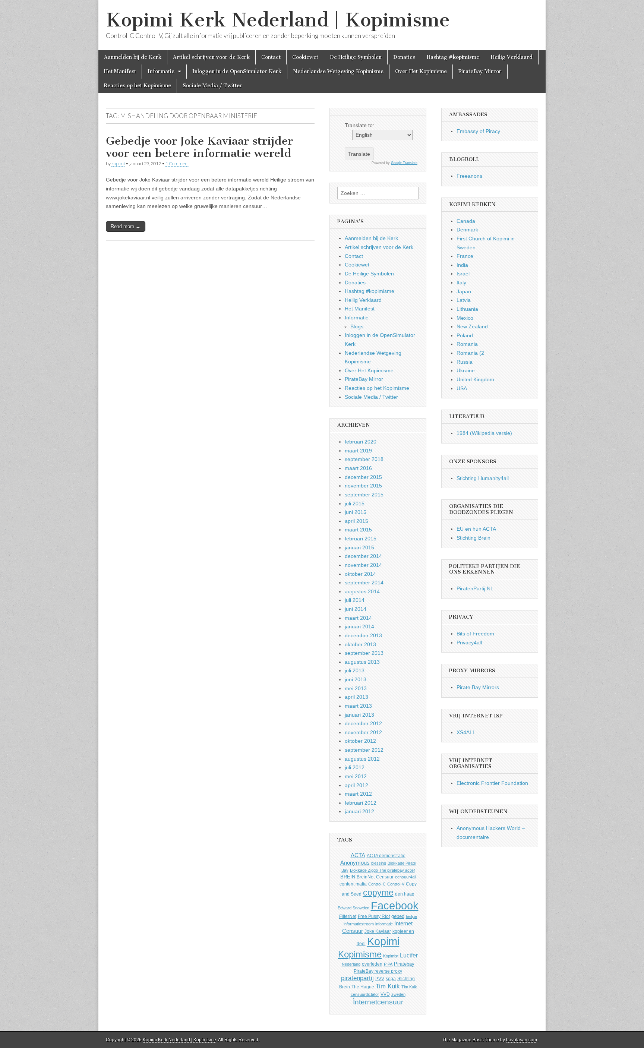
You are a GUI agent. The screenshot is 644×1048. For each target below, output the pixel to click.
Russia (465, 362)
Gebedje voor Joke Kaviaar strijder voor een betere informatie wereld (199, 147)
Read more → (126, 226)
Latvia (464, 300)
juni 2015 (355, 512)
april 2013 (356, 697)
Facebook (395, 905)
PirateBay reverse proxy (378, 971)
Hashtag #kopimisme (453, 57)
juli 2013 (354, 670)
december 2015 (363, 477)
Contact (271, 57)
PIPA (388, 964)
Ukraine (466, 370)
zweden (398, 994)
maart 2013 (358, 706)
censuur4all (405, 877)
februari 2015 (360, 539)
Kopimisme (360, 954)
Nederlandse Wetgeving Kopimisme (338, 71)
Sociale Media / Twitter (212, 85)
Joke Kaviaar (377, 931)
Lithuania (467, 309)
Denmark (467, 230)
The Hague (362, 986)
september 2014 (364, 582)
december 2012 (363, 723)
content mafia (353, 884)
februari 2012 (360, 803)
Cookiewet (305, 57)
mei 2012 (356, 776)
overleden (372, 964)
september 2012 (364, 750)
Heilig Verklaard (512, 57)
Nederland (351, 964)
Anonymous (355, 862)
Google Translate (404, 163)
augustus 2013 (362, 662)
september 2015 (364, 495)
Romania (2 (470, 353)
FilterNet (347, 916)
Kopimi (383, 941)
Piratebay (404, 964)
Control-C (377, 884)
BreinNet (366, 877)
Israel (463, 274)
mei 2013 (356, 688)
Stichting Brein (473, 538)
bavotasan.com (521, 1039)
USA (462, 388)
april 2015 (356, 521)
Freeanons (469, 176)
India (462, 265)
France (465, 256)
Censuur (385, 877)
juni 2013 (355, 679)
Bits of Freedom (475, 634)
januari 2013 (359, 715)
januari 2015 (359, 547)
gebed (397, 916)
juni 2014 (355, 609)
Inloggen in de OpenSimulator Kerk (236, 71)
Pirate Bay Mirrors (478, 687)
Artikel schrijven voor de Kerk (211, 57)
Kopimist (390, 956)
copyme (378, 892)
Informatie (161, 71)
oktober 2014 (360, 574)
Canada (466, 221)
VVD (385, 994)
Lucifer (409, 955)
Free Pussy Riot (374, 916)
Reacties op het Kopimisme (137, 85)
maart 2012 (358, 794)
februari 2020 (360, 442)
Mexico (465, 318)
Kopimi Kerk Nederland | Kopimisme (278, 20)
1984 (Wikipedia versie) (484, 433)
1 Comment (177, 163)
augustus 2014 (362, 591)
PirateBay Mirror (480, 71)
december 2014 (363, 556)
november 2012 (363, 732)
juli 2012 (354, 767)
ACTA (358, 855)
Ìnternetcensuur (378, 1002)
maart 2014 (358, 618)
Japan (464, 291)
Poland (465, 335)
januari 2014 (359, 626)
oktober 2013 (360, 644)
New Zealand (472, 326)
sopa (391, 978)
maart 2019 (358, 451)
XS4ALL (466, 732)
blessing (378, 863)
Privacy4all (469, 642)
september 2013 (364, 653)
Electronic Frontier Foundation (492, 783)
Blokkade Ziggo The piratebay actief (382, 870)
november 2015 (363, 486)
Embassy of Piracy (478, 131)
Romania (467, 344)
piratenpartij (357, 978)
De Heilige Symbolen (356, 57)
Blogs (356, 326)
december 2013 (363, 635)
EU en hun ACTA (476, 529)
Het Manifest (120, 71)
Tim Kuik (388, 986)
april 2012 (356, 785)
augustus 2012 (362, 759)
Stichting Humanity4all (483, 478)
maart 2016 (358, 468)
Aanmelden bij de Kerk (132, 57)
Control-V (395, 884)
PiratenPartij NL (475, 588)
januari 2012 (359, 811)
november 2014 (363, 565)
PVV (379, 978)
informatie (384, 924)
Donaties (404, 57)
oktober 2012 (360, 741)
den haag (404, 894)
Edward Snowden (353, 908)
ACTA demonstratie (386, 855)
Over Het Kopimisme (421, 71)
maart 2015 (358, 530)
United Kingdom (475, 379)
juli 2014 (354, 600)
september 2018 (364, 459)
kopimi (118, 163)
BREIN (347, 877)
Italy (461, 282)
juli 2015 (354, 503)
